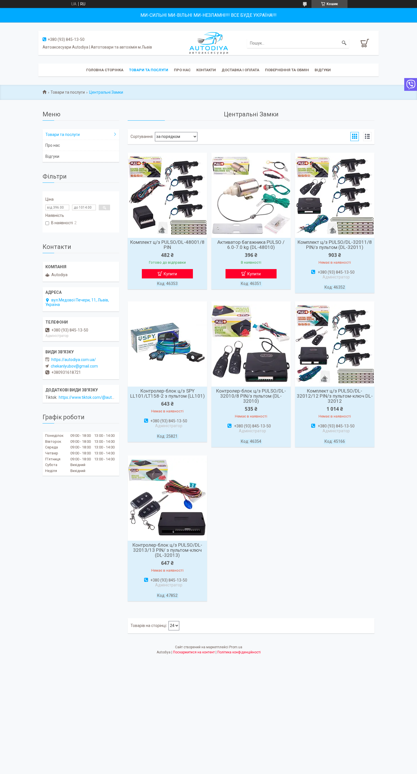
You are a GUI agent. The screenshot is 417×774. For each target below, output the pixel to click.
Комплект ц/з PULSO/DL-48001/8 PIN (167, 245)
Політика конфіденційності (239, 652)
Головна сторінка (104, 70)
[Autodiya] (208, 42)
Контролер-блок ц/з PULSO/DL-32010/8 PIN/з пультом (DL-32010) (251, 396)
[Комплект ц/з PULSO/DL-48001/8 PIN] (167, 195)
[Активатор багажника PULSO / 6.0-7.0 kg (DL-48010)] (251, 195)
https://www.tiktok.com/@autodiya (90, 397)
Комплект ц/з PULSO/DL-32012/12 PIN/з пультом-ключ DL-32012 (335, 396)
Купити (170, 274)
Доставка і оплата (240, 70)
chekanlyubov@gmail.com (74, 366)
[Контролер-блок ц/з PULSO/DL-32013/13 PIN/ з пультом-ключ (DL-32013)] (167, 498)
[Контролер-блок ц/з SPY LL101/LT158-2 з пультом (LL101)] (167, 344)
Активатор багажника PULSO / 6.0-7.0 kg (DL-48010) (251, 245)
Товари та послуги (148, 70)
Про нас (182, 70)
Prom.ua (235, 647)
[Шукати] (344, 43)
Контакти (206, 70)
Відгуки (323, 70)
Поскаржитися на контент (194, 652)
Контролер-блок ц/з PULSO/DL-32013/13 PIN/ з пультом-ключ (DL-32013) (167, 550)
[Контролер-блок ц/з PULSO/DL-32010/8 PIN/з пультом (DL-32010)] (251, 344)
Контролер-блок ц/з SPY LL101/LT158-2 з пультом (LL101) (167, 393)
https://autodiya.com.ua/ (73, 359)
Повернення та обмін (287, 70)
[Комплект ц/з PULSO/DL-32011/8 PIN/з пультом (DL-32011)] (334, 195)
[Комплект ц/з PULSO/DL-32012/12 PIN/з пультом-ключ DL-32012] (334, 344)
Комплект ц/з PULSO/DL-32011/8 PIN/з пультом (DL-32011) (335, 245)
